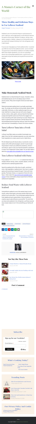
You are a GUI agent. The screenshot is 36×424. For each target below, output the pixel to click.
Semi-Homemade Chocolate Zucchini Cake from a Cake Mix (21, 389)
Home (3, 17)
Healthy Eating (10, 223)
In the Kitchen (18, 223)
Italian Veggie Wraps (23, 364)
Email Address (9, 343)
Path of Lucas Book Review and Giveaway (21, 381)
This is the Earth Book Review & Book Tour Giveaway (21, 395)
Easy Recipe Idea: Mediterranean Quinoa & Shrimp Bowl (20, 278)
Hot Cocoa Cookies (22, 369)
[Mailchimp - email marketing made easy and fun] (23, 350)
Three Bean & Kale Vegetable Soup (24, 367)
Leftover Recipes (26, 223)
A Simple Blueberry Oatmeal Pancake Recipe (20, 263)
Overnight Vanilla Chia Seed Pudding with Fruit (21, 270)
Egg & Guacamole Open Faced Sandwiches (8, 365)
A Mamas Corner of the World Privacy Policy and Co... (10, 411)
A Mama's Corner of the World (22, 421)
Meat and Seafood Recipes (10, 17)
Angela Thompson (6, 28)
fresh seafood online (14, 159)
